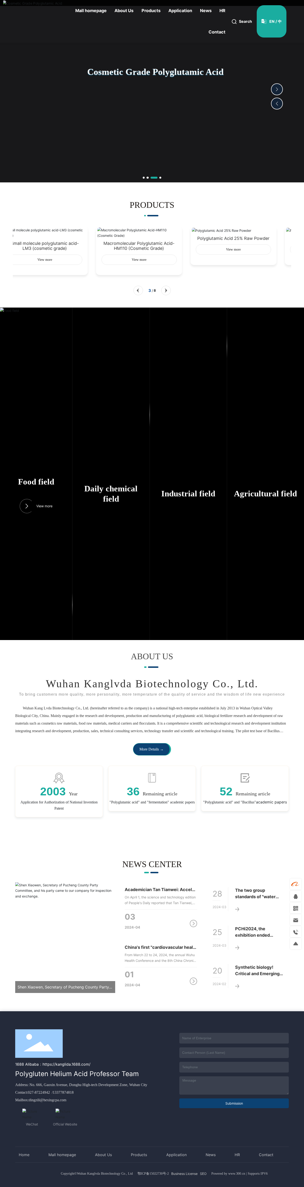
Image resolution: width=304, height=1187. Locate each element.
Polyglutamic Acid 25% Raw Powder (152, 238)
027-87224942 (39, 1092)
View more (44, 506)
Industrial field (188, 493)
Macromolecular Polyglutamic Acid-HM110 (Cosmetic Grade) (57, 246)
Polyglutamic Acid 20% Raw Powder (246, 238)
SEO (203, 1174)
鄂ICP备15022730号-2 (153, 1173)
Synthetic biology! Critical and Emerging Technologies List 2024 (259, 974)
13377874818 (63, 1092)
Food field (36, 481)
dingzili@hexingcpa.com (47, 1100)
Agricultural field (265, 493)
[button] (144, 178)
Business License (184, 1174)
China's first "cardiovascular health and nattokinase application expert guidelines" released (161, 947)
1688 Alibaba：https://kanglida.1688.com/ (52, 1064)
